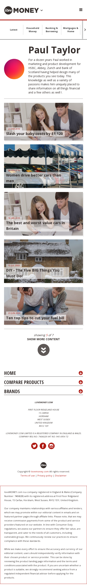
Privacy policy (44, 475)
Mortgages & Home (70, 29)
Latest (13, 29)
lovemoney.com (40, 471)
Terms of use (27, 475)
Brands (12, 391)
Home (10, 373)
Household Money (32, 29)
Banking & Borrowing (52, 29)
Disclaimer (61, 475)
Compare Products (24, 382)
